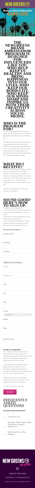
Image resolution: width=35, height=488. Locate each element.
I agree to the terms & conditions (14, 386)
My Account (22, 473)
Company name (7, 275)
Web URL (6, 266)
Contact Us (13, 473)
